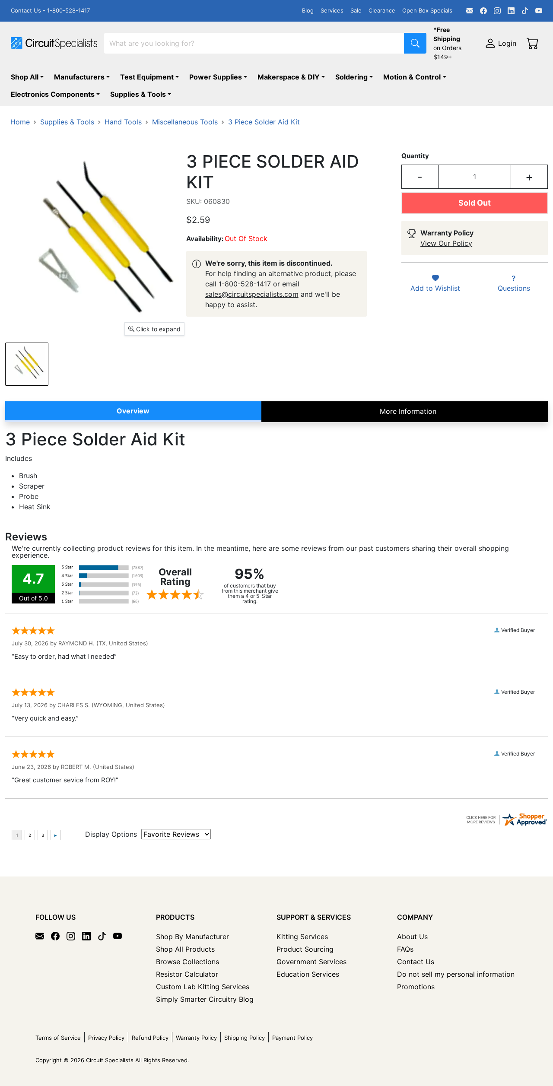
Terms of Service (58, 1037)
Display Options (111, 834)
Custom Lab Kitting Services (202, 986)
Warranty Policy (196, 1037)
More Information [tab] (408, 411)
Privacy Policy (106, 1037)
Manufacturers (79, 77)
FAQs (405, 949)
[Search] (415, 43)
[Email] (469, 10)
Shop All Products (185, 949)
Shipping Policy (244, 1037)
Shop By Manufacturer (192, 936)
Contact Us (415, 961)
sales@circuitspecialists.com (252, 294)
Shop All (24, 77)
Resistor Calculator (187, 974)
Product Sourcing (305, 949)
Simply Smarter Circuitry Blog (205, 999)
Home (20, 121)
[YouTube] (538, 10)
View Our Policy (446, 243)
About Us (412, 936)
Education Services (307, 974)
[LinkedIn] (511, 10)
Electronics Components (53, 94)
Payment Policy (292, 1037)
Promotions (416, 986)
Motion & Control (412, 77)
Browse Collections (187, 961)
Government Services (311, 961)
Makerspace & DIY (288, 77)
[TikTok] (524, 10)
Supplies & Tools (138, 94)
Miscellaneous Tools (185, 121)
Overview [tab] (133, 410)
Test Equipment (147, 77)
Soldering (351, 77)
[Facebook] (483, 10)
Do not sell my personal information (456, 974)
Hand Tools (123, 121)
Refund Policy (150, 1037)
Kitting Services (302, 936)
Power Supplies (215, 77)
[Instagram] (497, 10)
